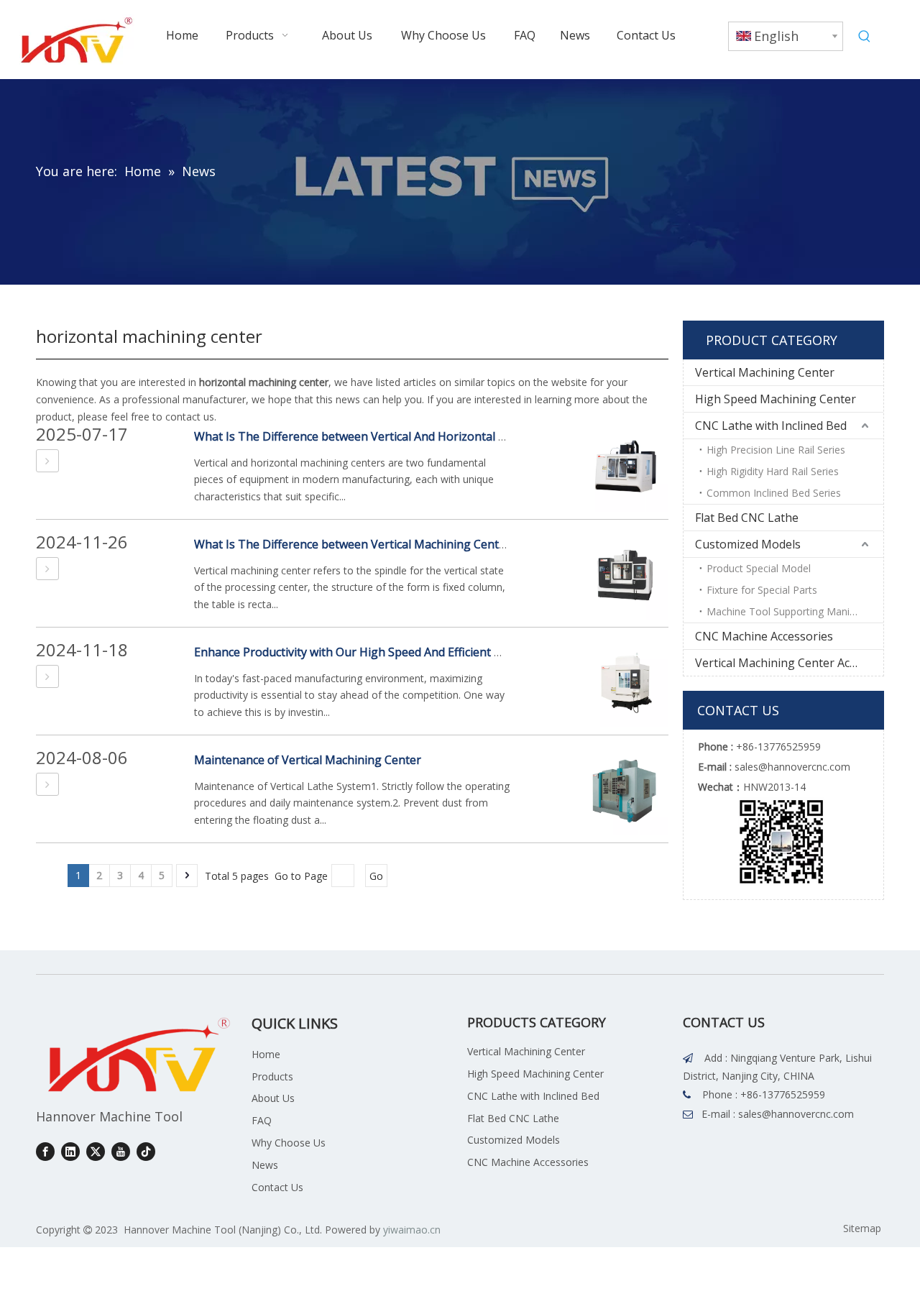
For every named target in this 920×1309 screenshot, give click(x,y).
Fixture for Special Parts (762, 590)
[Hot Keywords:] (864, 36)
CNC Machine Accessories (764, 636)
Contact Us (277, 1187)
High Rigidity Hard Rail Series (773, 471)
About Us (273, 1098)
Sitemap (862, 1228)
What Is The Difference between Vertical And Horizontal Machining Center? (396, 436)
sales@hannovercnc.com (796, 1114)
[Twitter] (95, 1151)
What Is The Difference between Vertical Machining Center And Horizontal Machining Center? (446, 544)
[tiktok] (146, 1151)
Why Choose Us (289, 1142)
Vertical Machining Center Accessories (789, 663)
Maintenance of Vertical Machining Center (307, 760)
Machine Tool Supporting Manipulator (795, 611)
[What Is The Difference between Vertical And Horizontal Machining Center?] (47, 461)
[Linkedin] (70, 1151)
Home (266, 1054)
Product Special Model (759, 568)
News (265, 1165)
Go (376, 876)
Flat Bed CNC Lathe (747, 517)
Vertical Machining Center (764, 372)
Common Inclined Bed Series (774, 493)
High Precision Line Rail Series (776, 449)
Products (272, 1076)
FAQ (262, 1120)
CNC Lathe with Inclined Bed (771, 425)
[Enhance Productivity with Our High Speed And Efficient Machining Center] (47, 676)
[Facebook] (45, 1151)
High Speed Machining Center (775, 399)
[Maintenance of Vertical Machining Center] (47, 784)
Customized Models (748, 544)
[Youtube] (120, 1151)
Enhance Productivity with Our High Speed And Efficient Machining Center (392, 652)
